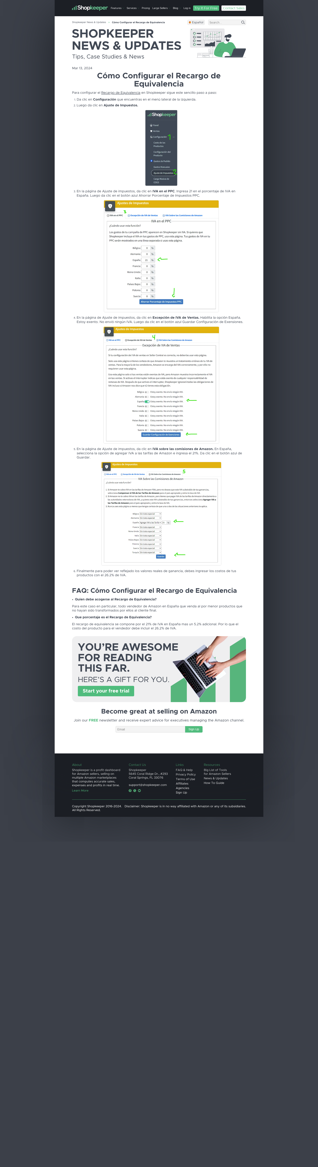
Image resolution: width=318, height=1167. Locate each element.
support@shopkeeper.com (148, 785)
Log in (187, 8)
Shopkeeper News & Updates (89, 22)
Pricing (146, 8)
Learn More (80, 791)
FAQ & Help (184, 770)
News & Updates (216, 778)
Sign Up (193, 729)
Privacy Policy (186, 774)
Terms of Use (185, 779)
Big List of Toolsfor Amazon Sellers (217, 772)
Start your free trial (106, 691)
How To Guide (214, 783)
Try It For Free (206, 8)
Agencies (182, 788)
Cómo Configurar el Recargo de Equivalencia (138, 22)
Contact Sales (234, 8)
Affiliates (182, 784)
